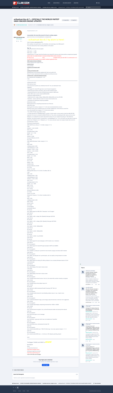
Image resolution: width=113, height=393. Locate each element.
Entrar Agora (45, 365)
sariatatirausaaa (88, 295)
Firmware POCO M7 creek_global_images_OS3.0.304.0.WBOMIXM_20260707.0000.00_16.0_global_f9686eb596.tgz (92, 328)
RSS (28, 390)
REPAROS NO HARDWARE (90, 270)
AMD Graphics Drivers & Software (34, 61)
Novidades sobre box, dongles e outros (45, 24)
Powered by (95, 390)
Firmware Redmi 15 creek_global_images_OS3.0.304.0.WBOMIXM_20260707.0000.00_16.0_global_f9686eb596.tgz (92, 349)
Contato (19, 390)
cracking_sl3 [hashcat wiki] (32, 70)
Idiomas (14, 390)
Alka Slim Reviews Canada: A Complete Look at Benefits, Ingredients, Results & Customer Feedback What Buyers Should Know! (92, 291)
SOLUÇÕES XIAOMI (89, 287)
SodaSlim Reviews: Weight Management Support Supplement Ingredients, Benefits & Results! (91, 274)
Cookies (24, 390)
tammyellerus (88, 277)
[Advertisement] (33, 12)
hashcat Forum (30, 64)
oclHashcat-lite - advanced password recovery (36, 75)
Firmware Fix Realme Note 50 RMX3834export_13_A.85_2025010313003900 (92, 309)
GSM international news (19, 37)
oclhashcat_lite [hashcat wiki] (33, 67)
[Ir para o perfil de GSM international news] (14, 25)
